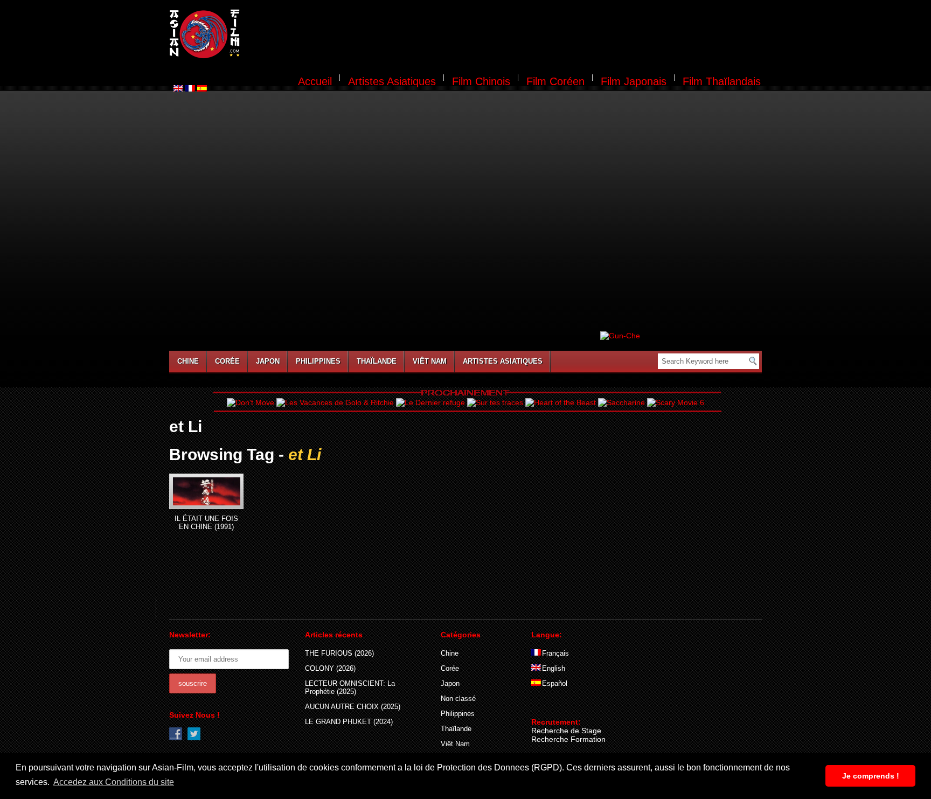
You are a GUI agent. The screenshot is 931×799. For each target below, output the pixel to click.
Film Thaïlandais (722, 81)
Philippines (318, 361)
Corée (227, 361)
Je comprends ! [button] (870, 776)
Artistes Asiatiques (392, 81)
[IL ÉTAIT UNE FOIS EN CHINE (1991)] (206, 491)
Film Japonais (633, 81)
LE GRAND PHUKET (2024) (349, 722)
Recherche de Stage (566, 730)
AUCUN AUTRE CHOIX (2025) (352, 707)
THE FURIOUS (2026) (339, 653)
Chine (188, 361)
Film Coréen (555, 81)
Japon (268, 361)
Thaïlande (377, 361)
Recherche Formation (568, 739)
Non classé (458, 698)
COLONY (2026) (330, 668)
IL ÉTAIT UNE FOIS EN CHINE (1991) (206, 523)
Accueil (315, 81)
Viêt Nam (430, 361)
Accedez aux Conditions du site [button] (113, 782)
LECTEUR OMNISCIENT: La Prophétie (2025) (350, 687)
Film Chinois (481, 81)
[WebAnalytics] (552, 706)
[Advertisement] (507, 35)
